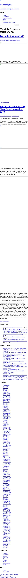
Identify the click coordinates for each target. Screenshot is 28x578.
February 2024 (6, 427)
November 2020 (7, 478)
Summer (5, 560)
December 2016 (7, 512)
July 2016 (5, 516)
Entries (6, 571)
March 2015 (6, 525)
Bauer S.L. (5, 375)
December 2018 (7, 492)
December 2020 (7, 477)
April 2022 (5, 455)
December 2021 (7, 460)
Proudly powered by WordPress (8, 577)
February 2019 (6, 490)
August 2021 (6, 466)
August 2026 (6, 385)
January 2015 (6, 526)
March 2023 (6, 441)
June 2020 (5, 483)
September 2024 (7, 417)
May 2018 (5, 498)
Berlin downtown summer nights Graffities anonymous (13, 371)
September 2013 (7, 544)
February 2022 (6, 457)
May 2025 (5, 406)
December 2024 (7, 413)
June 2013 (5, 547)
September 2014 (7, 532)
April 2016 (5, 519)
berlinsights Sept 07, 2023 (9, 22)
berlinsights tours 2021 (14, 369)
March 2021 (6, 473)
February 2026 (6, 393)
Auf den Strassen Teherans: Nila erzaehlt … (14, 336)
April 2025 (5, 407)
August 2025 (6, 402)
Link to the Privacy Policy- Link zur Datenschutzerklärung (9, 575)
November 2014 (7, 529)
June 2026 (5, 388)
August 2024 (6, 418)
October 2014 (6, 530)
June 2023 (5, 437)
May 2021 (5, 470)
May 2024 (5, 423)
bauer (4, 373)
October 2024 (6, 416)
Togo (4, 561)
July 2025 (5, 403)
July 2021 (5, 467)
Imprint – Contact (7, 18)
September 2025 (7, 400)
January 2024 (6, 428)
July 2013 (5, 545)
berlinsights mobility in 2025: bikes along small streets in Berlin (15, 364)
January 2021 (6, 476)
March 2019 (6, 488)
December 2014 (7, 527)
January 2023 (6, 444)
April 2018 (5, 499)
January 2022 (6, 459)
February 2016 (6, 520)
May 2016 (5, 518)
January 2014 (6, 539)
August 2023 (6, 435)
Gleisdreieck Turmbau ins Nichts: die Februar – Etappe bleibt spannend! (14, 353)
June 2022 (5, 452)
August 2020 (6, 481)
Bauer (4, 370)
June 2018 (5, 497)
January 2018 (6, 501)
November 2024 (7, 414)
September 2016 (7, 515)
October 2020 (6, 480)
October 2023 (6, 432)
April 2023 (5, 439)
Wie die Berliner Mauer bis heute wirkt (12, 327)
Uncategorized (12, 40)
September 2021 (7, 464)
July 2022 (5, 450)
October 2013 (6, 543)
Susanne (18, 40)
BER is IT (10, 373)
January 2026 (6, 395)
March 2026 (6, 392)
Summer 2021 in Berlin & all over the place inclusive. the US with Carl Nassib (15, 375)
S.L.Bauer (5, 352)
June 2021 (5, 469)
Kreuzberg (5, 554)
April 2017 (5, 508)
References (6, 16)
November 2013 (7, 541)
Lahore (5, 556)
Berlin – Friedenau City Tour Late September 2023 (12, 109)
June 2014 (5, 534)
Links (4, 20)
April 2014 (5, 536)
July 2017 (5, 505)
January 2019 (6, 491)
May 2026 (5, 389)
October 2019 (6, 484)
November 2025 (7, 397)
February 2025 (6, 410)
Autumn (5, 553)
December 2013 (7, 540)
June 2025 (5, 404)
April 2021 (5, 471)
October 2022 (6, 448)
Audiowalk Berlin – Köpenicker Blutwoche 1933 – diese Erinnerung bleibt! (15, 330)
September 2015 (7, 522)
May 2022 (5, 453)
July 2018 (5, 495)
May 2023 (5, 438)
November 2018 (7, 494)
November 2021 (7, 462)
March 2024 (6, 425)
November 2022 (7, 446)
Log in (4, 570)
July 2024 (5, 420)
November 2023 (7, 431)
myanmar (5, 557)
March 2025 (6, 409)
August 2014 (6, 533)
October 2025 (6, 399)
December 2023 (7, 430)
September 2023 (7, 434)
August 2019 (6, 485)
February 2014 (6, 537)
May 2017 (5, 506)
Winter (4, 564)
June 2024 (5, 421)
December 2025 (7, 396)
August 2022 (6, 449)
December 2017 (7, 502)
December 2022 (7, 445)
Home (4, 15)
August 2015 (6, 523)
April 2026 (5, 390)
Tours (4, 19)
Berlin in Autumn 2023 (12, 36)
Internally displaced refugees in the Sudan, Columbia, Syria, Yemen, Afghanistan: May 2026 (15, 340)
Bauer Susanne (6, 355)
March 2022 (6, 456)
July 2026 (5, 386)
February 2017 (6, 509)
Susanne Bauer (6, 348)
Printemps (5, 559)
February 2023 (6, 442)
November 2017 (7, 504)
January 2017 (6, 511)
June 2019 (5, 487)
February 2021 (6, 474)
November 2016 (7, 513)
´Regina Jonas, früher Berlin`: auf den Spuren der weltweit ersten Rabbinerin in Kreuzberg (15, 333)
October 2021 (6, 463)
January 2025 (6, 411)
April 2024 (5, 424)
